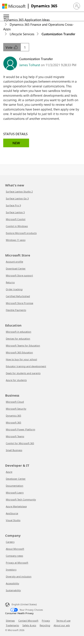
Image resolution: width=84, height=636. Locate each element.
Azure (9, 471)
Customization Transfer (58, 34)
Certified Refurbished (18, 296)
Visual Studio (13, 520)
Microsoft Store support (19, 275)
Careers (10, 541)
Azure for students (16, 380)
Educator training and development (26, 366)
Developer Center (16, 478)
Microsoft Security (16, 408)
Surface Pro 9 (13, 205)
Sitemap (10, 620)
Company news (14, 555)
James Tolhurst (29, 65)
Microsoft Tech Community (21, 499)
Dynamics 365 (44, 5)
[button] (77, 6)
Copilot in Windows (17, 226)
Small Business (14, 450)
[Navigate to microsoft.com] (13, 6)
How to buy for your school (21, 359)
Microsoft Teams (15, 436)
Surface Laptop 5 (15, 212)
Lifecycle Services (22, 34)
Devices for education (18, 338)
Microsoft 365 (13, 422)
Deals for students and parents (23, 373)
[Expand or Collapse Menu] (6, 16)
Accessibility (12, 583)
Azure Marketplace (16, 506)
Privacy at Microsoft (17, 562)
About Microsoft (15, 548)
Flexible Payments (16, 310)
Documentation (14, 485)
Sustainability (13, 590)
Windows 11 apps (15, 240)
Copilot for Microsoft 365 (20, 443)
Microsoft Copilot (15, 219)
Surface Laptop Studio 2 (19, 191)
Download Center (16, 268)
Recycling (45, 625)
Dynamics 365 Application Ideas (27, 20)
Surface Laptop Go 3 (17, 198)
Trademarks (12, 625)
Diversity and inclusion (18, 576)
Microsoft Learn (15, 492)
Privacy (46, 620)
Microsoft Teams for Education (23, 345)
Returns (10, 282)
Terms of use (63, 620)
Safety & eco (29, 625)
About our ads (62, 625)
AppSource (12, 513)
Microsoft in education (18, 331)
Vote (9, 47)
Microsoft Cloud (15, 401)
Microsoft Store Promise (19, 303)
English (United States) (24, 604)
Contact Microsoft (28, 620)
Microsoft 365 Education (19, 352)
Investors (11, 569)
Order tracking (14, 289)
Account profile (14, 261)
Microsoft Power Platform (20, 429)
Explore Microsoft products (21, 233)
